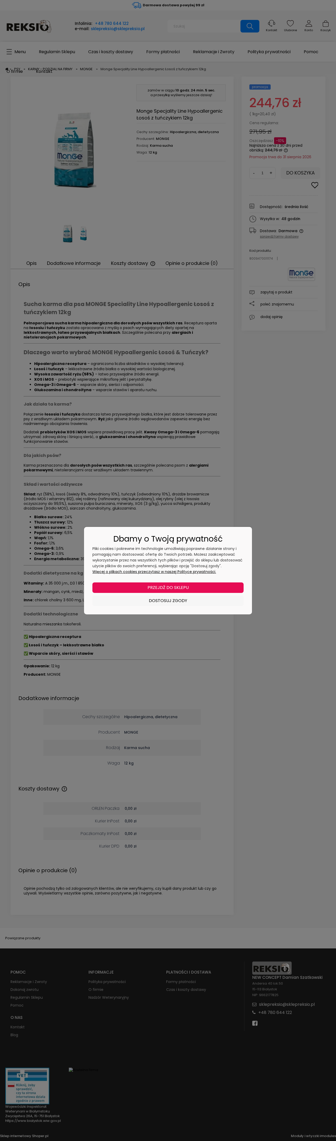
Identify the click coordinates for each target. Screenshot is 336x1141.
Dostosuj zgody (168, 601)
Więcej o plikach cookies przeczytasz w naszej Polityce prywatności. (154, 571)
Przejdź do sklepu (168, 588)
